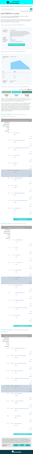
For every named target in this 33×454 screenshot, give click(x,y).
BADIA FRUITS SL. (18, 315)
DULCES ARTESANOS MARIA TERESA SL (20, 363)
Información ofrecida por (25, 11)
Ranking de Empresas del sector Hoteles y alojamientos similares (23, 219)
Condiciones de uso (22, 445)
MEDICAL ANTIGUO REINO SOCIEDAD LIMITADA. (22, 408)
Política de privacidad (27, 445)
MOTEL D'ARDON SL (17, 155)
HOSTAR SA (15, 185)
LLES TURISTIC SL (16, 170)
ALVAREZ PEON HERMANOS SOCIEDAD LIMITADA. (22, 378)
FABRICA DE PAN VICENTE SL (19, 370)
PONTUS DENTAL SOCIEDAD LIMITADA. (20, 355)
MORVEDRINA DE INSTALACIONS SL (20, 348)
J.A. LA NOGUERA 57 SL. (19, 262)
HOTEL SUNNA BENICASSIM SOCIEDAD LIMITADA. (21, 147)
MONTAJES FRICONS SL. (18, 423)
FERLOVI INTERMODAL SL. (18, 393)
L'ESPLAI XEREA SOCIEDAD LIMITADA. (19, 140)
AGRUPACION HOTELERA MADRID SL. (19, 193)
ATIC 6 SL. (16, 247)
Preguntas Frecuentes (16, 445)
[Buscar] (31, 9)
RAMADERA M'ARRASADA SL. (19, 300)
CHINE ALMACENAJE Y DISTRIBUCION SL (21, 307)
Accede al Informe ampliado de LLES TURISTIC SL (16, 44)
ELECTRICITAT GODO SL (18, 285)
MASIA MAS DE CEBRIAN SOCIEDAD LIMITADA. (21, 200)
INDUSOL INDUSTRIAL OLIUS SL (20, 292)
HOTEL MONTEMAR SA (17, 208)
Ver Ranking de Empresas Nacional (22, 434)
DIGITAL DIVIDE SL (16, 132)
